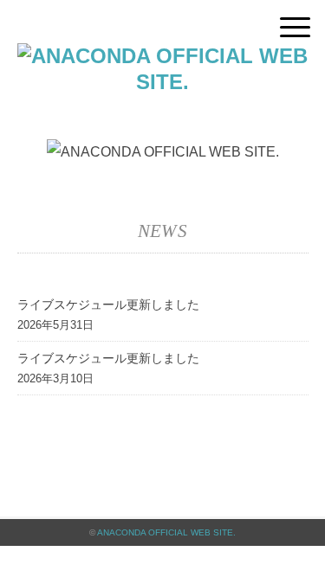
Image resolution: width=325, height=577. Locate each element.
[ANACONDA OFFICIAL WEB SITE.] (163, 55)
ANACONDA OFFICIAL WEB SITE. (166, 532)
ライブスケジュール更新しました (108, 304)
